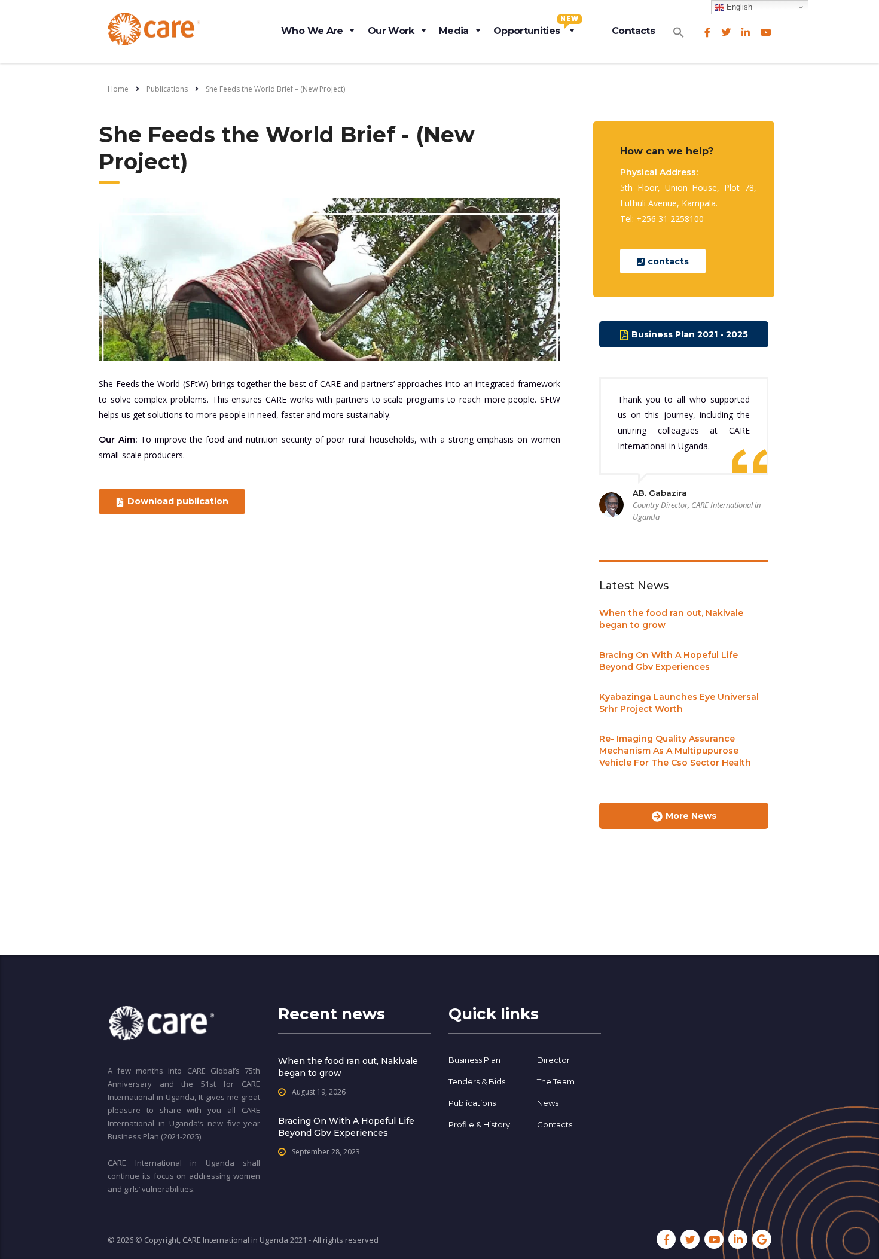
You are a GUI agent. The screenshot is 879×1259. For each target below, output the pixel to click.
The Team (556, 1081)
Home (118, 89)
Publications (472, 1103)
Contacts (633, 30)
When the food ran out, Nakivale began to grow (671, 619)
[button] (679, 28)
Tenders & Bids (476, 1081)
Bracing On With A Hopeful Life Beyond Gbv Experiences (668, 661)
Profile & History (479, 1124)
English (738, 6)
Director (553, 1060)
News (547, 1103)
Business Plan (474, 1060)
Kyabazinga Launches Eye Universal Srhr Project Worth (679, 702)
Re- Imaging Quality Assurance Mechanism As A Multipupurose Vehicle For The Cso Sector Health (675, 750)
